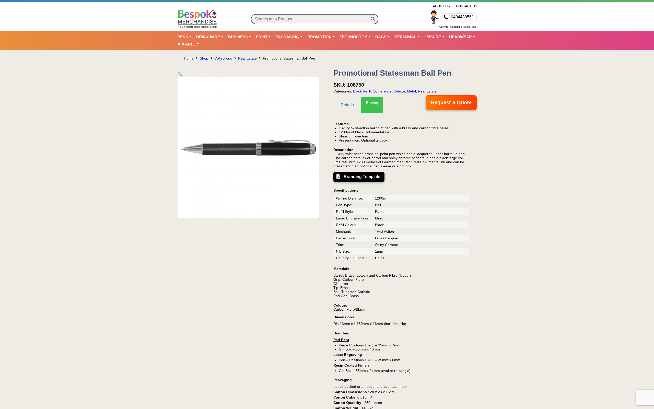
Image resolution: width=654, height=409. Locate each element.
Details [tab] (347, 105)
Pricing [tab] (372, 102)
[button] (180, 74)
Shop (204, 58)
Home (189, 58)
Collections (223, 58)
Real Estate (247, 58)
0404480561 (462, 17)
